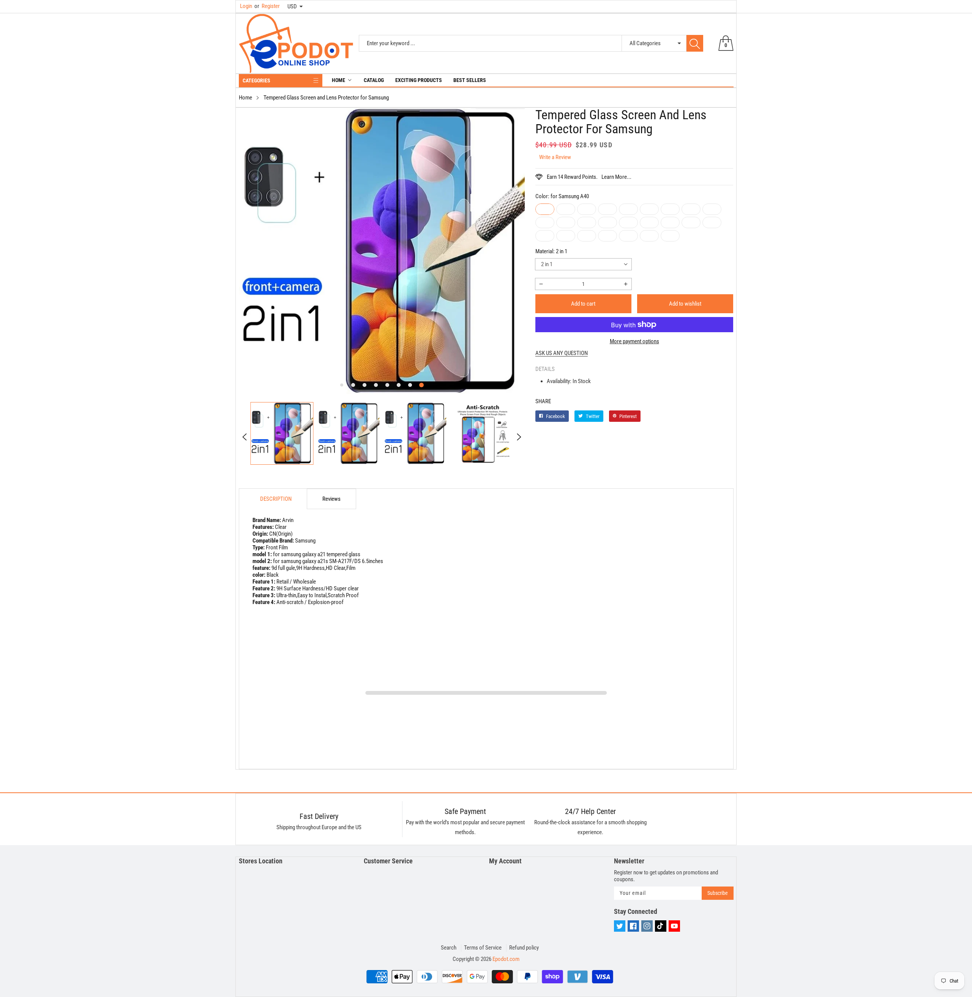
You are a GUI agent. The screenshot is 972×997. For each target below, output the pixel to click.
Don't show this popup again (491, 572)
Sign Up (560, 555)
